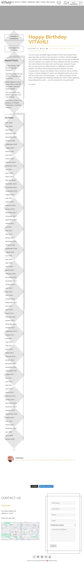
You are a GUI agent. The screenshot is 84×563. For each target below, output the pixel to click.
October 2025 (10, 141)
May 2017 (8, 234)
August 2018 (9, 195)
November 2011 (11, 367)
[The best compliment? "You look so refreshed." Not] (68, 468)
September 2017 (11, 220)
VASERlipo (31, 50)
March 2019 (9, 177)
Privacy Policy (33, 560)
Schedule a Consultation (14, 37)
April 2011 (9, 389)
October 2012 (10, 328)
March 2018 (9, 202)
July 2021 (8, 169)
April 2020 (9, 173)
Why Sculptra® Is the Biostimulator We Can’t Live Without (13, 94)
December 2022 (10, 166)
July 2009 (8, 432)
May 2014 (8, 292)
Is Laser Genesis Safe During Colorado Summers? (12, 68)
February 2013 (10, 317)
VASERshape (37, 50)
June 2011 (8, 381)
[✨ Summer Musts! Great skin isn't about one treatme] (50, 468)
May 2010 (8, 421)
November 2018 (11, 187)
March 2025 (9, 151)
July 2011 (8, 378)
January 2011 (10, 399)
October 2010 (10, 410)
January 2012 (10, 360)
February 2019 (10, 180)
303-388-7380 (10, 518)
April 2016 (9, 266)
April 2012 (9, 349)
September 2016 (11, 248)
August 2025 (9, 148)
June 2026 (8, 123)
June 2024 (8, 155)
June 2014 (8, 288)
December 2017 (10, 213)
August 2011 (9, 374)
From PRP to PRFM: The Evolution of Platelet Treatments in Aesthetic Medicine (13, 104)
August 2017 (9, 223)
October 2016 (10, 245)
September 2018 (11, 191)
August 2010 (9, 417)
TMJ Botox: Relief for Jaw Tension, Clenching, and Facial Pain (13, 76)
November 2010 (11, 407)
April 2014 (9, 295)
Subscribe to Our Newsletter (14, 49)
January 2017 (10, 238)
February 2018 (10, 205)
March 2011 (9, 392)
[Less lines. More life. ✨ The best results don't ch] (50, 479)
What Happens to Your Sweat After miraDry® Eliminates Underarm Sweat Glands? (13, 85)
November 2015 (11, 281)
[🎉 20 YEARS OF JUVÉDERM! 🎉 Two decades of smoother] (15, 468)
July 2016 (8, 256)
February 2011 (10, 396)
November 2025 (11, 137)
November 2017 (11, 216)
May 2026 (8, 126)
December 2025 (10, 133)
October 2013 (10, 299)
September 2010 (11, 414)
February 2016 (10, 274)
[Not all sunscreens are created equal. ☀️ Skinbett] (15, 479)
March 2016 (9, 270)
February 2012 (10, 356)
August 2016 (9, 252)
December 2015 (10, 277)
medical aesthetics (68, 48)
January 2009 (10, 439)
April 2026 (9, 130)
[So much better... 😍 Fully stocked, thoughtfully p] (68, 479)
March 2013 (9, 313)
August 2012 (9, 335)
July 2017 (8, 227)
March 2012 (9, 353)
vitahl (42, 50)
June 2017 (8, 230)
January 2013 (10, 320)
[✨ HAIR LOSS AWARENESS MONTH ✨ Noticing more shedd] (33, 468)
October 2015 (10, 284)
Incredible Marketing (52, 560)
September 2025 (11, 144)
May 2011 (8, 385)
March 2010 (9, 425)
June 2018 (8, 198)
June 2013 (8, 306)
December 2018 (10, 184)
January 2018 (10, 209)
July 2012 (8, 338)
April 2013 (9, 310)
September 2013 (11, 302)
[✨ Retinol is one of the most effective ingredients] (33, 479)
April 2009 (9, 435)
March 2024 (9, 159)
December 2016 (10, 241)
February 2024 (10, 162)
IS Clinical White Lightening (55, 48)
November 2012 (11, 324)
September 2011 (11, 371)
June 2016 (8, 259)
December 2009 (10, 428)
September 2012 (11, 331)
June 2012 (8, 342)
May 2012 (8, 346)
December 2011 (10, 364)
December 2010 (10, 403)
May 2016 (8, 263)
